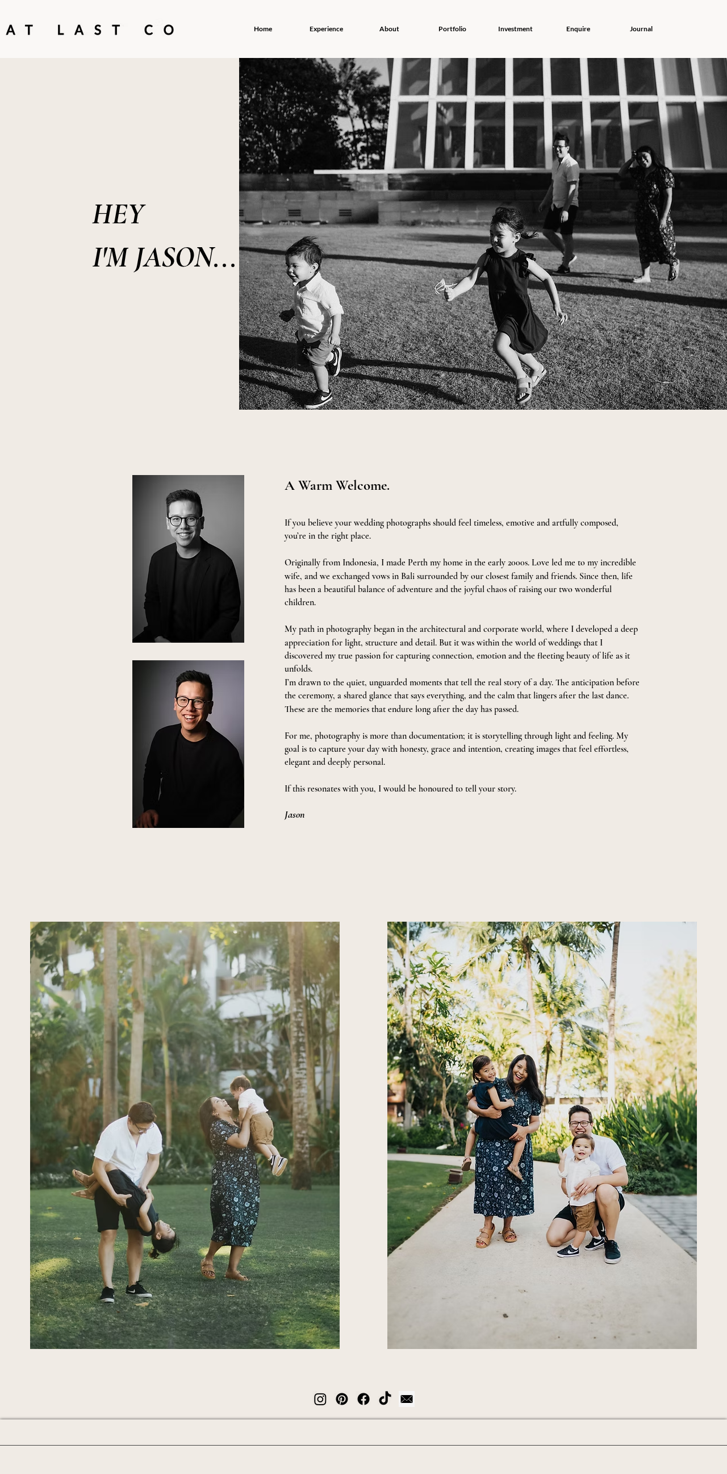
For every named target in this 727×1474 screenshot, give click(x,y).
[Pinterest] (342, 1399)
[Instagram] (320, 1399)
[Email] (407, 1399)
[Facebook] (363, 1399)
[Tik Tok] (385, 1399)
